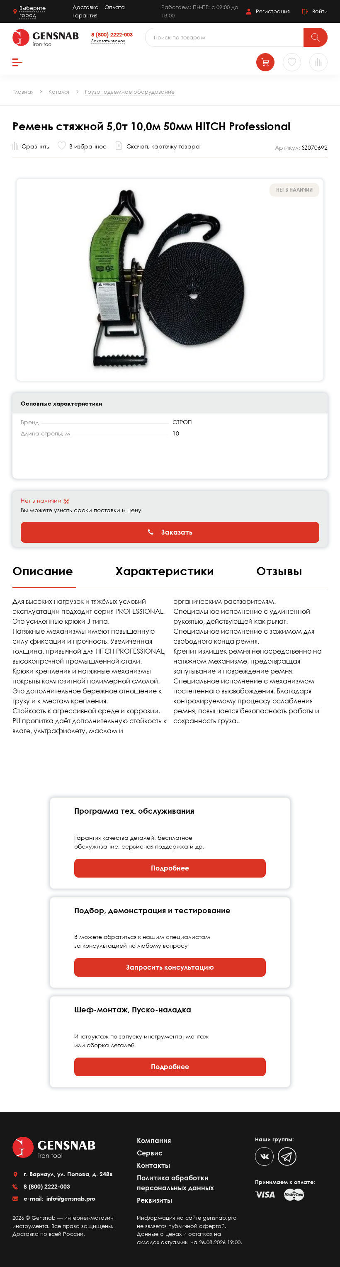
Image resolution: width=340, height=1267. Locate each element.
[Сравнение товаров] (318, 62)
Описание (44, 571)
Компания (154, 1140)
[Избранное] (292, 62)
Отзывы (279, 571)
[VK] (264, 1156)
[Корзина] (265, 62)
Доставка (86, 7)
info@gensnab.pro (70, 1198)
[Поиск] (316, 37)
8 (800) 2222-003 (112, 34)
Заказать (176, 532)
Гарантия (85, 15)
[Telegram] (287, 1156)
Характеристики (166, 571)
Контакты (153, 1165)
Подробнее (170, 868)
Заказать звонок (108, 40)
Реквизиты (154, 1200)
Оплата (114, 7)
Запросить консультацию (170, 967)
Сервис (150, 1153)
